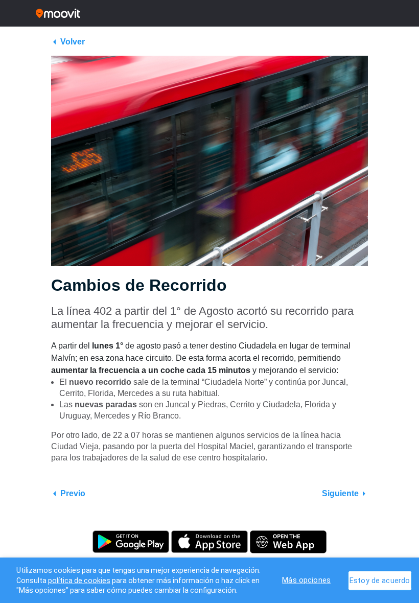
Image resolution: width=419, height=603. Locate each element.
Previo (72, 493)
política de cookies (79, 580)
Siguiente (340, 493)
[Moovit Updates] (209, 13)
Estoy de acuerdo (380, 580)
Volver (72, 41)
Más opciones (306, 579)
